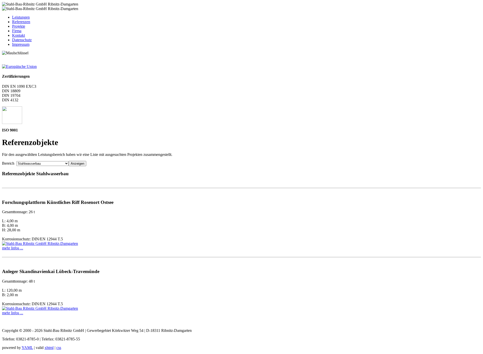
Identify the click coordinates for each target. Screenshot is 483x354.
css (58, 347)
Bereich (9, 163)
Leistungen (21, 17)
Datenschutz (22, 40)
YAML (27, 347)
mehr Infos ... (12, 248)
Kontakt (18, 35)
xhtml (49, 347)
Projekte (18, 26)
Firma (16, 31)
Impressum (20, 44)
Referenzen (21, 22)
